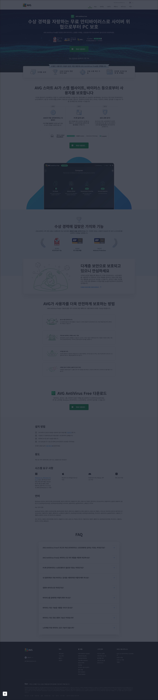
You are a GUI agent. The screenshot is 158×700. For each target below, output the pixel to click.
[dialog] (79, 350)
